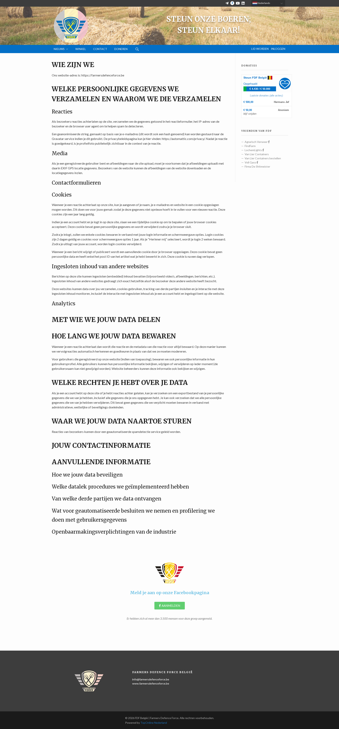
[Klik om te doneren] (285, 83)
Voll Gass (251, 162)
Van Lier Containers (257, 154)
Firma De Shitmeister (257, 166)
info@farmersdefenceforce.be (150, 679)
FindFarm (250, 146)
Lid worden (260, 48)
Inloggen (278, 48)
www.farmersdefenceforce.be (150, 683)
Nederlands (263, 3)
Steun (255, 77)
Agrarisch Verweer (256, 141)
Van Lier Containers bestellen (263, 158)
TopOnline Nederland (153, 722)
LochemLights (253, 150)
